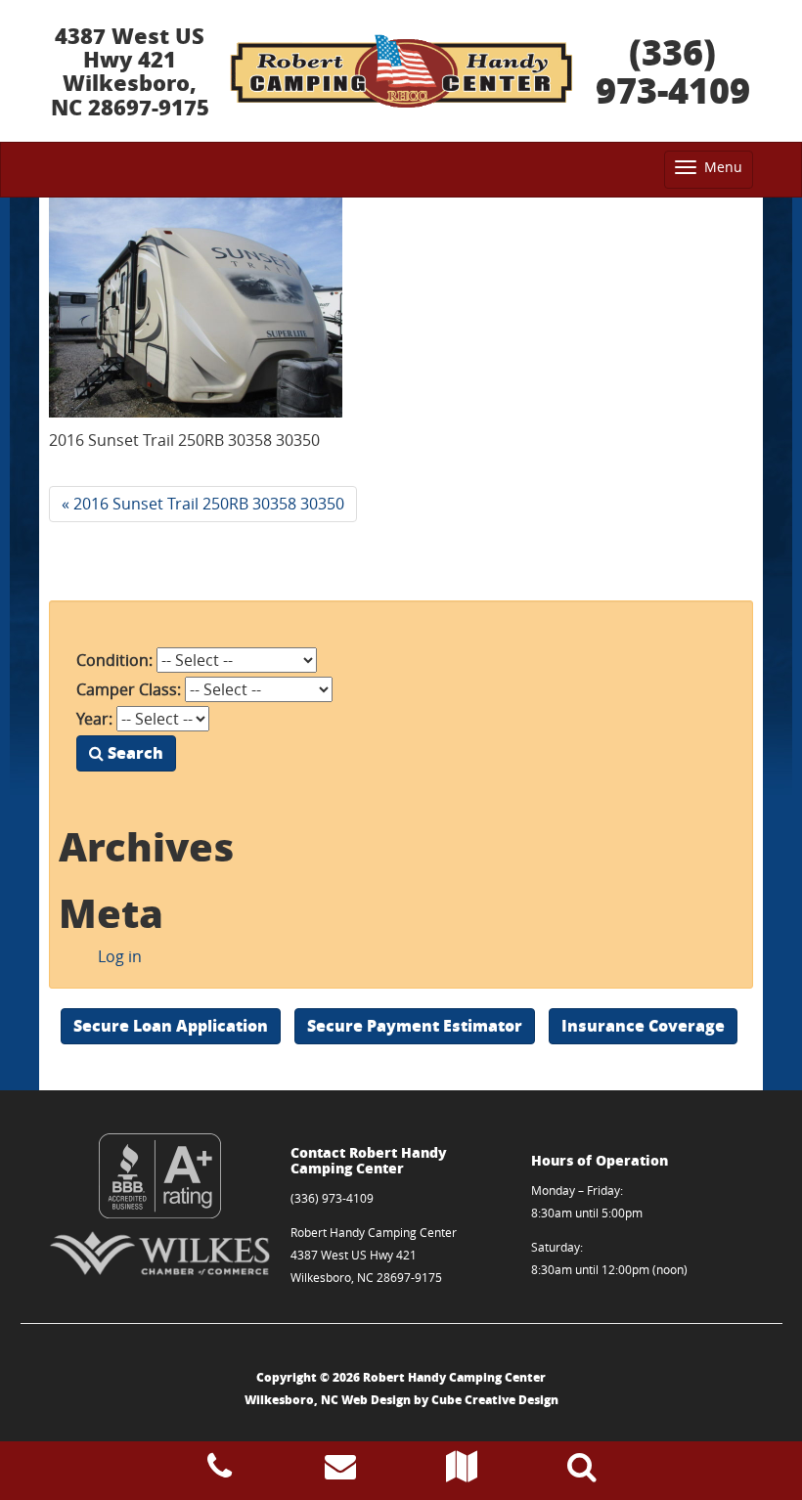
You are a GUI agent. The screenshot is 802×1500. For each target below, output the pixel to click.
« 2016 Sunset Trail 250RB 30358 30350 (203, 503)
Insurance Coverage (643, 1025)
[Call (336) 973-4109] (219, 1471)
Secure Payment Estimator (414, 1025)
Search (133, 752)
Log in (120, 956)
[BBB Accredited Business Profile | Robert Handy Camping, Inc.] (160, 1175)
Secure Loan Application (170, 1025)
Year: (94, 718)
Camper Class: (128, 689)
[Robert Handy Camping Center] (401, 71)
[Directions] (461, 1471)
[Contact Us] (340, 1471)
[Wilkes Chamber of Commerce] (160, 1253)
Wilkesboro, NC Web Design (328, 1399)
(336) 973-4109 (673, 70)
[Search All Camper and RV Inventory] (582, 1471)
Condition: (114, 660)
